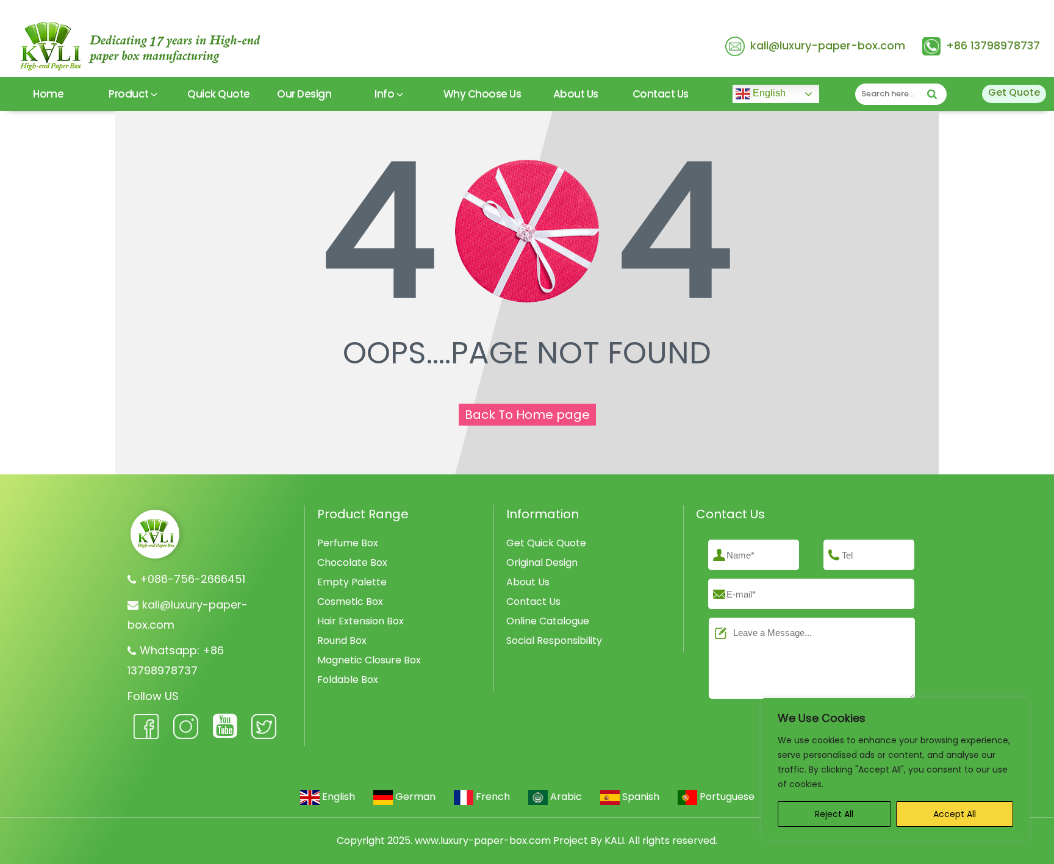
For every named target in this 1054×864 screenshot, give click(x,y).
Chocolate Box (352, 562)
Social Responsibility (554, 641)
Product (130, 94)
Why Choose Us (482, 94)
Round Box (342, 641)
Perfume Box (347, 543)
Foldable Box (347, 680)
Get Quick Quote (546, 543)
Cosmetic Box (350, 601)
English (768, 93)
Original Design (542, 562)
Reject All (834, 814)
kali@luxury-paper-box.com (827, 45)
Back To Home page (527, 414)
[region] (895, 769)
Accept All (954, 814)
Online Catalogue (547, 621)
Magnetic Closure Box (369, 660)
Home (48, 94)
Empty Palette (352, 582)
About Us (575, 94)
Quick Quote (218, 94)
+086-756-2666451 (192, 579)
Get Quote (1014, 92)
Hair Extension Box (360, 621)
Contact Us (661, 94)
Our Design (304, 94)
